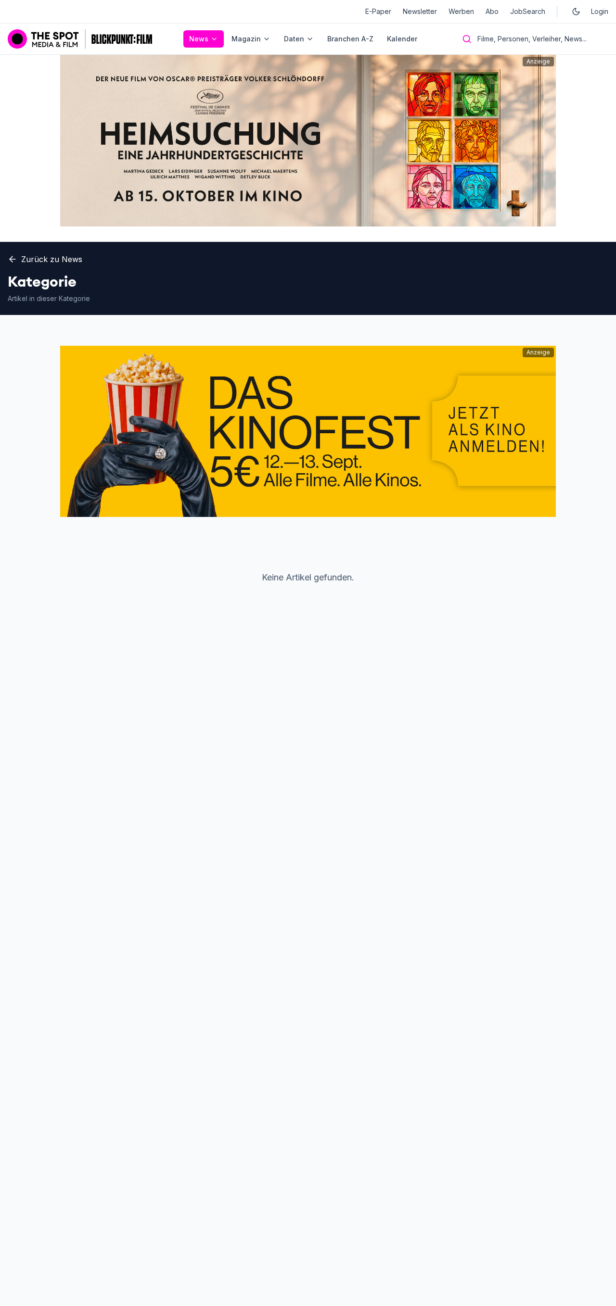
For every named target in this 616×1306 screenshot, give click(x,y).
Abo (492, 11)
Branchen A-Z (350, 39)
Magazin (246, 39)
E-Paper (378, 11)
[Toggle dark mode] (576, 11)
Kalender (402, 39)
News (198, 39)
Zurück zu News (51, 259)
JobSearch (527, 11)
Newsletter (420, 11)
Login (599, 11)
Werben (461, 11)
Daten (294, 39)
